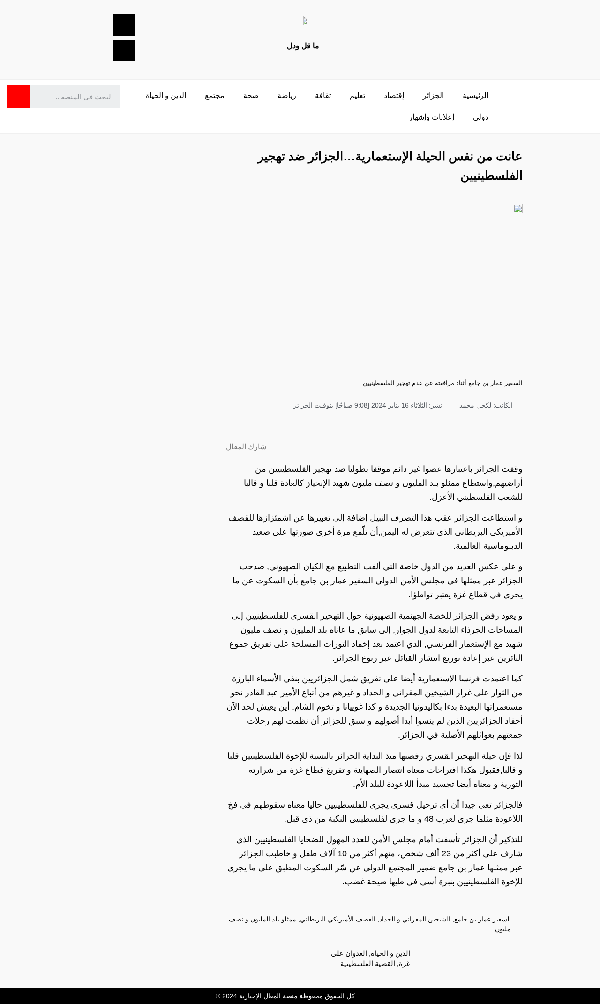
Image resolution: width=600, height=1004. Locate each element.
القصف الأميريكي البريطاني (337, 919)
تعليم (357, 95)
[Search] (18, 96)
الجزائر (433, 95)
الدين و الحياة (166, 95)
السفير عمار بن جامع (482, 919)
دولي (480, 117)
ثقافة (323, 95)
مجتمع (215, 95)
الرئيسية (475, 95)
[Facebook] (124, 25)
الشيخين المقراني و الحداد (414, 919)
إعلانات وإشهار (431, 117)
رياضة (287, 95)
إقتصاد (394, 95)
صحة (251, 95)
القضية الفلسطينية (367, 963)
